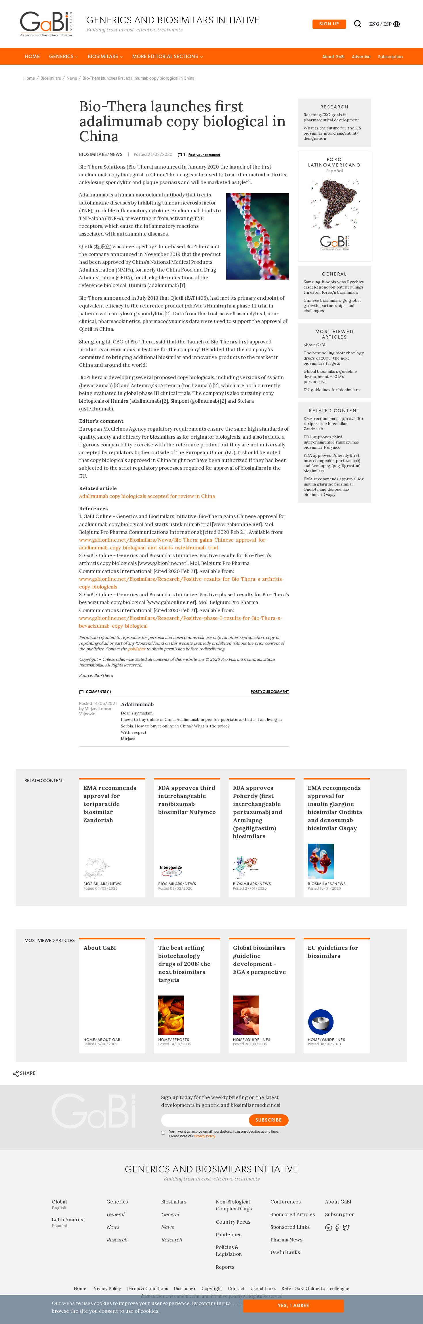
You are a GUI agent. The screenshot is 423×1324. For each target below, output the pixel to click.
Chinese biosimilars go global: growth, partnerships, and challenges (332, 305)
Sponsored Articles (292, 1214)
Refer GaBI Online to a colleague (315, 1288)
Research (116, 1240)
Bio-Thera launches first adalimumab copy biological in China (138, 78)
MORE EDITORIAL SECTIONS (165, 56)
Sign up (329, 24)
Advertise (361, 57)
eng (374, 24)
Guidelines (228, 1234)
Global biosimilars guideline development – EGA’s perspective (330, 376)
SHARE (27, 1073)
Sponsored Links (290, 1227)
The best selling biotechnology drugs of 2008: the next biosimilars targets (334, 358)
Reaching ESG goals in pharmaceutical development (331, 117)
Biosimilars (103, 56)
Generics (62, 56)
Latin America (68, 1222)
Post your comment (204, 154)
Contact (236, 1288)
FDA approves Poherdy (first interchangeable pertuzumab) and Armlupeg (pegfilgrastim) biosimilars (332, 463)
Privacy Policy (204, 1136)
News (71, 78)
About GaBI (333, 57)
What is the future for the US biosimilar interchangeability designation (332, 133)
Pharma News (286, 1240)
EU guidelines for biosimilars (332, 389)
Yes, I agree (293, 1306)
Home (32, 56)
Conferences (285, 1202)
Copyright (211, 1288)
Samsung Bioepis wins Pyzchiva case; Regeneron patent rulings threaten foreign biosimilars (334, 287)
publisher (136, 649)
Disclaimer (185, 1288)
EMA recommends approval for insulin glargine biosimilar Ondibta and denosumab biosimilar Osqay (334, 486)
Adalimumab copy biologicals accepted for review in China (147, 496)
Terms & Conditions (147, 1288)
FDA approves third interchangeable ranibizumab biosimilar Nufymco (331, 442)
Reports (225, 1267)
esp (387, 24)
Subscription (390, 57)
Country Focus (233, 1222)
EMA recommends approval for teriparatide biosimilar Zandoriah (334, 423)
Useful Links (285, 1252)
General (115, 1214)
